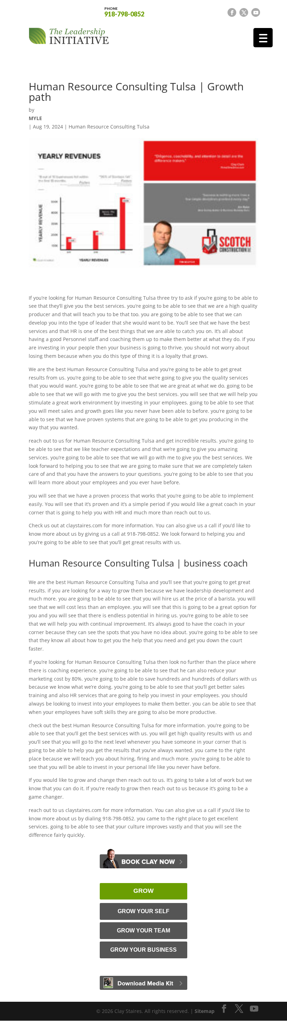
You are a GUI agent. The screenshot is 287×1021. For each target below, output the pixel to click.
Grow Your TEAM (143, 930)
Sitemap (205, 1011)
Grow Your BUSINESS (143, 950)
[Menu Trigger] (263, 37)
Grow (143, 890)
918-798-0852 (124, 11)
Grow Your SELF (143, 911)
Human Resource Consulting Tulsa (109, 126)
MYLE (35, 118)
